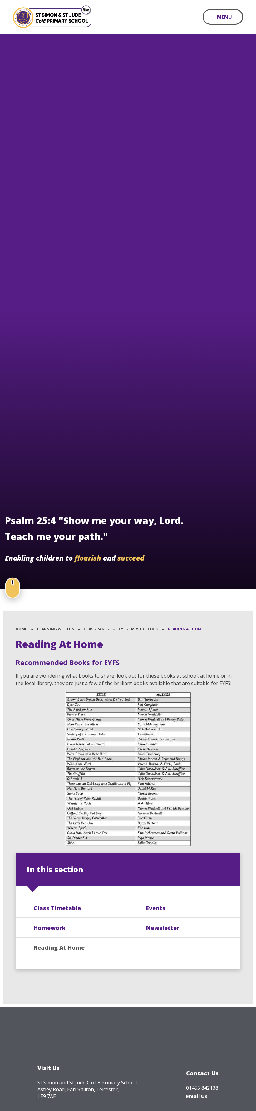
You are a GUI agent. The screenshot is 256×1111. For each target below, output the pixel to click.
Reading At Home (186, 629)
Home (21, 629)
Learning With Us (55, 629)
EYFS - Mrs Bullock (138, 629)
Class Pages (96, 629)
